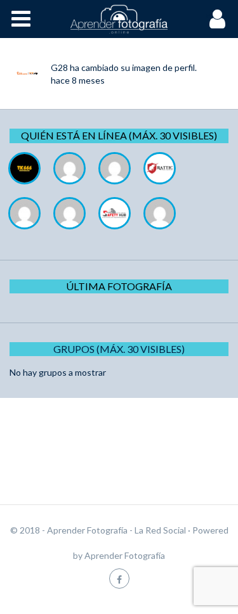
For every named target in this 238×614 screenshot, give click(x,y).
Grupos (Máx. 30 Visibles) (119, 349)
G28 (59, 67)
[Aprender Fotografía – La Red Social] (119, 19)
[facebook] (119, 578)
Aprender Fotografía (124, 555)
